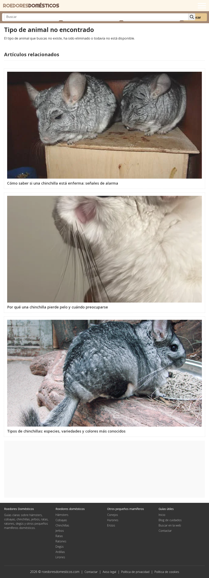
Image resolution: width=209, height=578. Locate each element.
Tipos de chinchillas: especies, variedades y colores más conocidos (66, 431)
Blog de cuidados (170, 520)
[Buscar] (191, 16)
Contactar (165, 531)
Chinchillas (62, 525)
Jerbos (60, 531)
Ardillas (60, 552)
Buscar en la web (170, 525)
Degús (60, 546)
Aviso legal (109, 572)
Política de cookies (167, 572)
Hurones (112, 520)
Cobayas (61, 520)
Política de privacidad (135, 572)
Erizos (111, 525)
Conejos (112, 515)
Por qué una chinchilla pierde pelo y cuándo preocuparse (57, 307)
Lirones (60, 557)
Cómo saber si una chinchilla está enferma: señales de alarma (62, 183)
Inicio (162, 515)
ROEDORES (31, 6)
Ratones (61, 541)
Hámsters (62, 515)
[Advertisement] (104, 469)
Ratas (59, 536)
